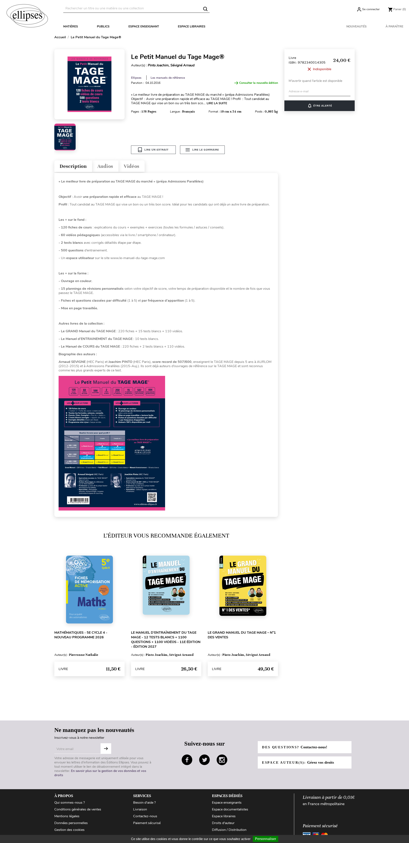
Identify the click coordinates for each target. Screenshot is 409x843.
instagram (222, 760)
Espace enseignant (143, 26)
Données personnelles (71, 823)
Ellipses (136, 78)
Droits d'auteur (223, 823)
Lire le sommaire (205, 149)
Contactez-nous (145, 816)
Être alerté (319, 105)
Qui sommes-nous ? (69, 802)
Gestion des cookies (69, 829)
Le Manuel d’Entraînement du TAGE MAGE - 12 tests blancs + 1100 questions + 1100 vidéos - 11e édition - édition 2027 (165, 639)
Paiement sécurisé (147, 823)
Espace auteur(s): (298, 762)
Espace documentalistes (230, 809)
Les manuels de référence (168, 78)
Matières (70, 26)
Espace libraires (191, 26)
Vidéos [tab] (131, 166)
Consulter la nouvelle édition (258, 83)
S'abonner (106, 748)
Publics (103, 26)
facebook (187, 760)
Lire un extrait (156, 149)
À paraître (394, 26)
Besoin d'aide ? (144, 802)
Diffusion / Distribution (229, 829)
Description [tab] (73, 166)
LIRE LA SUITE (217, 103)
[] (205, 9)
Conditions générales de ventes (77, 809)
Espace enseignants (227, 802)
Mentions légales (66, 816)
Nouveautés (356, 26)
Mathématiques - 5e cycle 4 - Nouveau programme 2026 (80, 635)
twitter (204, 760)
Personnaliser (265, 839)
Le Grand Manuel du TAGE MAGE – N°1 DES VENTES (242, 635)
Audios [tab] (105, 166)
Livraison (140, 809)
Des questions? (294, 747)
